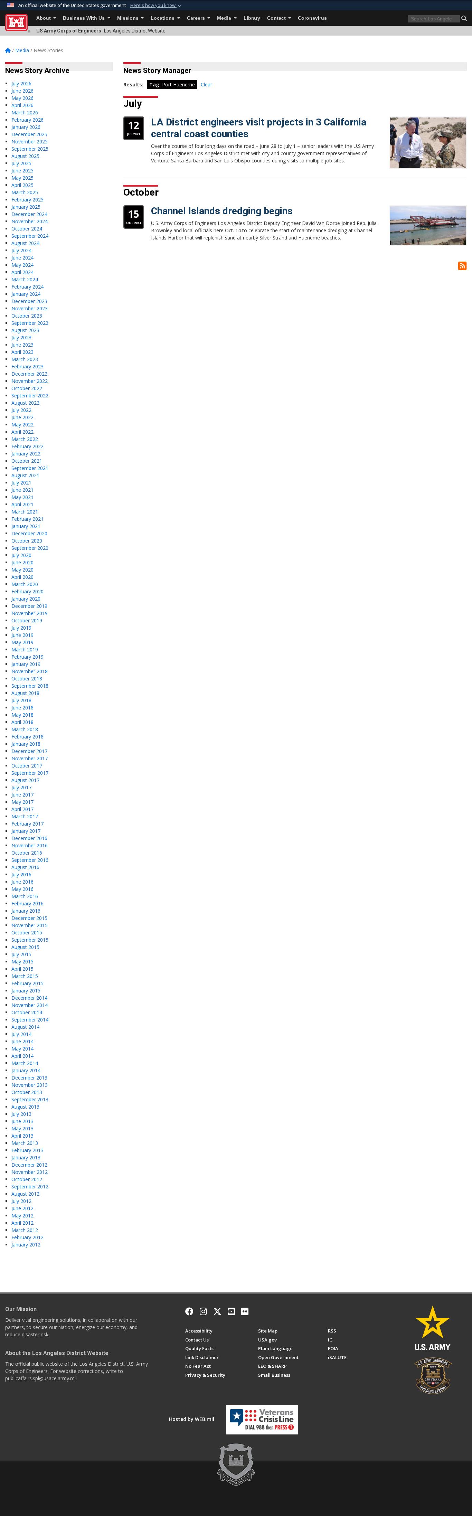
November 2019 (29, 613)
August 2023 (25, 330)
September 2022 (29, 395)
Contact (277, 18)
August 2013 (25, 1106)
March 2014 (24, 1063)
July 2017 (21, 787)
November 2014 (29, 1005)
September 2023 (29, 323)
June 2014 (22, 1041)
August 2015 (25, 947)
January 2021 (25, 526)
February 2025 (27, 199)
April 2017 (22, 809)
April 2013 (22, 1135)
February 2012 (27, 1237)
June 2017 (22, 794)
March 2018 (24, 729)
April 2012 (22, 1223)
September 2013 (29, 1099)
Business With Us (84, 18)
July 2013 (21, 1114)
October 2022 (26, 388)
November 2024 (29, 221)
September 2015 (29, 939)
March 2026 (24, 112)
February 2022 (27, 446)
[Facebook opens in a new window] (189, 1311)
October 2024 (26, 228)
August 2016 (25, 867)
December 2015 (29, 918)
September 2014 (29, 1019)
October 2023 (26, 315)
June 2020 (22, 562)
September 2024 (29, 236)
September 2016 (29, 860)
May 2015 (22, 961)
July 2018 (21, 700)
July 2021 (21, 482)
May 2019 (22, 642)
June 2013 (22, 1121)
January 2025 (25, 207)
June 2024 (22, 257)
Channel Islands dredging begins (222, 211)
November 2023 (29, 308)
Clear (206, 84)
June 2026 (22, 90)
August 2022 (25, 402)
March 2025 (24, 192)
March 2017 (24, 816)
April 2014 (22, 1056)
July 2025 (21, 163)
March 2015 (24, 976)
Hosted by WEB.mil (191, 1419)
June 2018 (22, 707)
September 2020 (29, 548)
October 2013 (26, 1092)
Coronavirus (312, 18)
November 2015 (29, 925)
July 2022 (21, 410)
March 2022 (24, 439)
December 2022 (29, 373)
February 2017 (27, 823)
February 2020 (27, 591)
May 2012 (22, 1215)
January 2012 (25, 1244)
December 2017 (29, 751)
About (44, 18)
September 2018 (29, 685)
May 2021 (22, 497)
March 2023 (24, 359)
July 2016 (21, 874)
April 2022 (22, 432)
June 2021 (22, 490)
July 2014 (21, 1034)
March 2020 (24, 584)
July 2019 (21, 627)
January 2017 (25, 831)
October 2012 (26, 1179)
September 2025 (29, 148)
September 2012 (29, 1186)
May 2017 (22, 802)
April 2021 (22, 504)
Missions (128, 18)
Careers (196, 18)
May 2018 (22, 715)
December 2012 (29, 1164)
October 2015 (26, 932)
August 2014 (25, 1027)
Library (252, 18)
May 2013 (22, 1128)
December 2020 (29, 533)
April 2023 (22, 352)
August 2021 (25, 475)
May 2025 (22, 178)
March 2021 (24, 511)
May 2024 (22, 265)
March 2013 (24, 1143)
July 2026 (21, 83)
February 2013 (27, 1150)
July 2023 (21, 337)
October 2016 (26, 852)
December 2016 (29, 838)
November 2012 (29, 1172)
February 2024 (27, 286)
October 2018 (26, 678)
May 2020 (22, 569)
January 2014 (25, 1070)
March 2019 (24, 649)
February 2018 (27, 736)
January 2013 (25, 1157)
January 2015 (25, 990)
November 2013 (29, 1085)
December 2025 (29, 134)
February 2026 (27, 119)
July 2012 (21, 1201)
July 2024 (21, 250)
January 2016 (25, 910)
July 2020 (21, 555)
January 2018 (25, 744)
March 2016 (24, 896)
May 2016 (22, 889)
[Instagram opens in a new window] (203, 1311)
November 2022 (29, 381)
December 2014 (29, 998)
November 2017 (29, 758)
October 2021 (26, 461)
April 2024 (22, 272)
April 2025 (22, 185)
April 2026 (22, 105)
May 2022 (22, 424)
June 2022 (22, 417)
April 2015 (22, 969)
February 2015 (27, 983)
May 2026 (22, 98)
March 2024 (24, 279)
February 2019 (27, 656)
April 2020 (22, 577)
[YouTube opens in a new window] (231, 1311)
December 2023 (29, 301)
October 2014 (26, 1012)
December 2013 (29, 1077)
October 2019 (26, 620)
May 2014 (22, 1048)
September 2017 (29, 773)
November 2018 (29, 671)
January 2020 (25, 598)
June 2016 (22, 881)
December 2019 (29, 606)
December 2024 (29, 214)
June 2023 (22, 344)
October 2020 (26, 540)
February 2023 (27, 366)
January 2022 (25, 453)
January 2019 (25, 664)
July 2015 (21, 954)
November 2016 (29, 845)
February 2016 (27, 903)
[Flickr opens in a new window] (244, 1311)
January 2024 (25, 294)
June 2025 (22, 170)
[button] (156, 5)
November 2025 (29, 141)
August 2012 (25, 1193)
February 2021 (27, 519)
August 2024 (25, 243)
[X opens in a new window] (217, 1311)
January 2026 (25, 127)
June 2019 (22, 635)
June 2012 (22, 1208)
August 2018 (25, 693)
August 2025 (25, 156)
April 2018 (22, 722)
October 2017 (26, 765)
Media (225, 18)
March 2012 (24, 1230)
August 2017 (25, 780)
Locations (163, 18)
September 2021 (29, 468)
